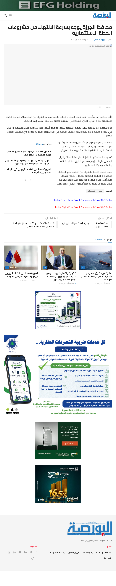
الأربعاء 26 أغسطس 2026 (103, 283)
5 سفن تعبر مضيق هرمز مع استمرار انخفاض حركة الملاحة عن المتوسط (28, 153)
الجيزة (101, 191)
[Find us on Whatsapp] (14, 552)
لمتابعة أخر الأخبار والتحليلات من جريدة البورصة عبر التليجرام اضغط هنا (83, 207)
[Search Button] (5, 15)
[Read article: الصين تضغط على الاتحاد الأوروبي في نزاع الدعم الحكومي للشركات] (21, 258)
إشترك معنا (87, 552)
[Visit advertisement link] (58, 5)
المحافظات (91, 191)
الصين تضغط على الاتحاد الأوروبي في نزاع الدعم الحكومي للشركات (27, 171)
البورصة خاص (100, 39)
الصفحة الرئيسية (103, 552)
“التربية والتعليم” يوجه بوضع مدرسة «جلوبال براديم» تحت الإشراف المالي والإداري (28, 162)
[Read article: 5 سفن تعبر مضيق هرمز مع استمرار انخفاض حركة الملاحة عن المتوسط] (96, 258)
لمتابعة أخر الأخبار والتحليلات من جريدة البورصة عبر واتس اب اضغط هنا (83, 200)
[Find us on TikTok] (32, 558)
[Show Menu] (10, 15)
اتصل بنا (107, 558)
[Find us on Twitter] (31, 552)
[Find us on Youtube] (20, 552)
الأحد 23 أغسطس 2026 (66, 283)
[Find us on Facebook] (36, 552)
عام (83, 267)
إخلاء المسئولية (57, 552)
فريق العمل (73, 552)
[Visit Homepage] (102, 15)
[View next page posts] (25, 180)
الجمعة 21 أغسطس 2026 (28, 280)
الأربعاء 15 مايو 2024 (79, 39)
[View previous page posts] (30, 180)
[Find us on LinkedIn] (25, 552)
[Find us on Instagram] (9, 552)
